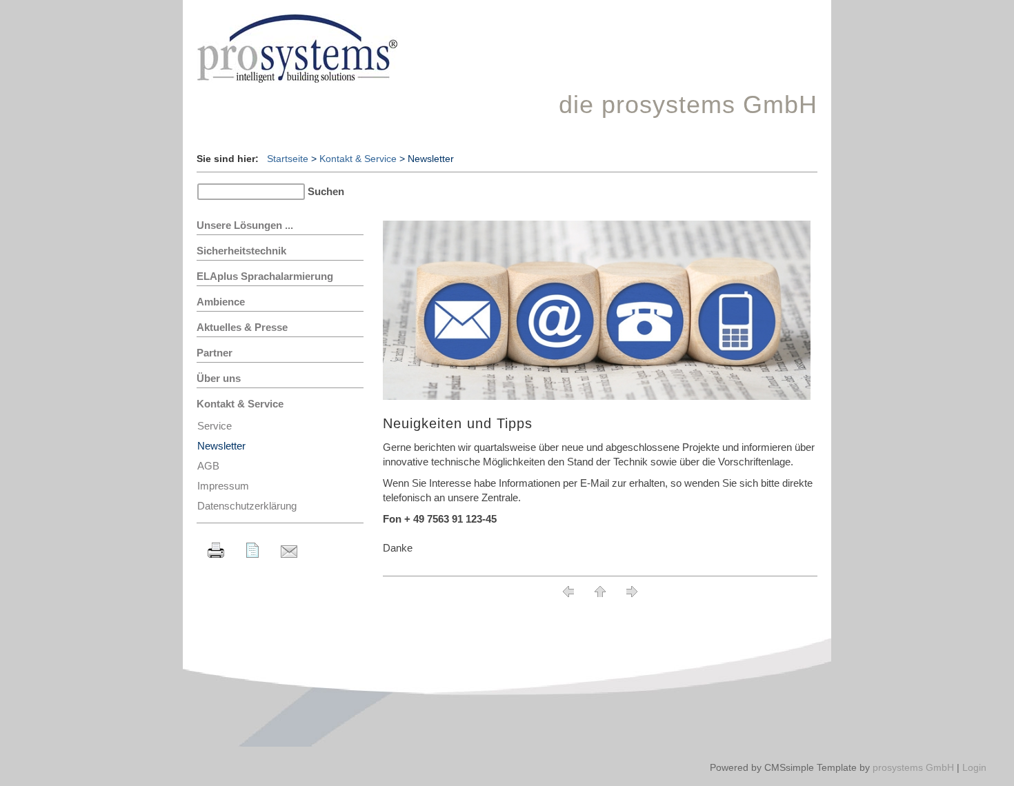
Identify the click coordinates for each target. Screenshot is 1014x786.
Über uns (219, 378)
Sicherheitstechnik (241, 250)
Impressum (223, 486)
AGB (208, 466)
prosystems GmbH (913, 767)
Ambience (221, 302)
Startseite (287, 158)
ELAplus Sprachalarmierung (265, 276)
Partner (214, 353)
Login (974, 767)
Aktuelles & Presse (242, 327)
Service (214, 426)
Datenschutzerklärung (247, 506)
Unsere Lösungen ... (245, 225)
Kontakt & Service (358, 158)
